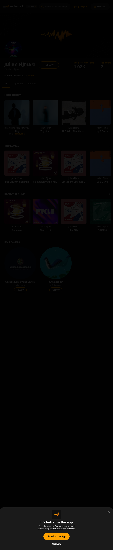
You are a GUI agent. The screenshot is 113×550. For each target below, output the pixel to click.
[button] (56, 275)
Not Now (56, 543)
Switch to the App (56, 536)
